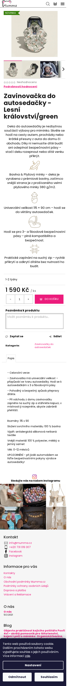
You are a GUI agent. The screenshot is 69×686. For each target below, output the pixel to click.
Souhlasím (49, 677)
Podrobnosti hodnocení (20, 86)
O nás (7, 577)
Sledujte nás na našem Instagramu (35, 480)
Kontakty (9, 573)
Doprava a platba (15, 590)
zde (27, 656)
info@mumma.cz (20, 543)
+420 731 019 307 (20, 547)
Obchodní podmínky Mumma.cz (24, 582)
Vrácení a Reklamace (17, 594)
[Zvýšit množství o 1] (28, 299)
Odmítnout (17, 677)
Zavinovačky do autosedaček (44, 345)
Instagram (15, 556)
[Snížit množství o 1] (10, 299)
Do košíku (52, 299)
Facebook (15, 551)
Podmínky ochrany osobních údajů (26, 586)
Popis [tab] (11, 358)
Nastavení (33, 665)
